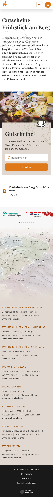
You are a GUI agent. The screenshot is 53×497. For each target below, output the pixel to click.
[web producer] (26, 492)
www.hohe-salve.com (12, 338)
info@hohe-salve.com (31, 335)
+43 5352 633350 (10, 355)
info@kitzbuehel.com (31, 415)
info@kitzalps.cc (29, 355)
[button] (29, 157)
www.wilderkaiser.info (13, 438)
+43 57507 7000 (9, 335)
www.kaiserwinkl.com (13, 398)
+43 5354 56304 (9, 454)
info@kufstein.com (29, 375)
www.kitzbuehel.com (12, 418)
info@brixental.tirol (30, 315)
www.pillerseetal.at (11, 457)
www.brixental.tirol (11, 319)
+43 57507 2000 (9, 315)
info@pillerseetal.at (30, 454)
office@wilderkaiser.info (27, 434)
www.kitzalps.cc (10, 358)
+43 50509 (7, 434)
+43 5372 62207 (9, 375)
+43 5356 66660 (9, 415)
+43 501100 (7, 395)
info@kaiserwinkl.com (27, 395)
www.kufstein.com (11, 378)
